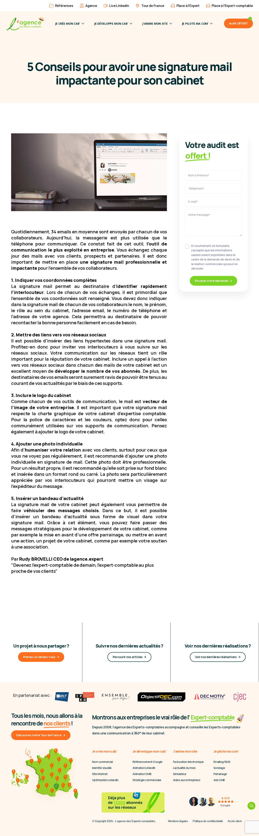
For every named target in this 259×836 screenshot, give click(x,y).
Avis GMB (219, 780)
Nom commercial (102, 762)
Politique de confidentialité (208, 821)
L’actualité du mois (184, 768)
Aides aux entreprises (186, 780)
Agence (91, 5)
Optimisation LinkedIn (105, 780)
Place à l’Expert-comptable (232, 5)
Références (64, 5)
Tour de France (152, 5)
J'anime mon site (155, 23)
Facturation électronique (188, 762)
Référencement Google (147, 762)
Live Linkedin (119, 5)
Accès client (234, 821)
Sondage (219, 768)
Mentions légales (178, 821)
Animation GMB (142, 774)
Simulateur (179, 774)
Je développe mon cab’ (111, 23)
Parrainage (220, 774)
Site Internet (100, 774)
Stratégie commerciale (147, 780)
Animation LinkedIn (144, 768)
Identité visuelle (101, 768)
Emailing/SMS (221, 762)
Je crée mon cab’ (67, 23)
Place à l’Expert (188, 5)
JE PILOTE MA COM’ (195, 23)
